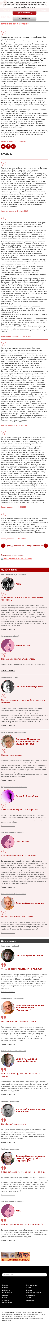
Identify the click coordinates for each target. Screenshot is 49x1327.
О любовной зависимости (13, 1124)
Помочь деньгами (31, 1285)
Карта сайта (30, 1300)
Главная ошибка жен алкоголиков (17, 917)
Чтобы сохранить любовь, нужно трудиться (21, 969)
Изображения (30, 1295)
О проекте (5, 1300)
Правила (5, 1295)
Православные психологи (34, 1292)
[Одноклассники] (8, 146)
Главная (5, 1285)
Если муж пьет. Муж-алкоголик (13, 575)
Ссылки (28, 1297)
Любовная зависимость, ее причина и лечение (23, 1172)
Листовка (29, 1290)
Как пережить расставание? (12, 998)
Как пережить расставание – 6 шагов (18, 1021)
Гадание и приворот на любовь (14, 787)
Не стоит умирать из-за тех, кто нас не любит (22, 1224)
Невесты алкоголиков (11, 755)
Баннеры (5, 1297)
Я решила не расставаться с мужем (18, 659)
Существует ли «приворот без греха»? (19, 810)
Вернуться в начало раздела (12, 555)
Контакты (5, 1287)
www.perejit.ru (6, 1320)
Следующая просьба (34, 545)
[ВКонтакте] (3, 146)
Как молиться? (7, 1292)
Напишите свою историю (15, 24)
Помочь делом (7, 1302)
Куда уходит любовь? (10, 946)
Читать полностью (8, 992)
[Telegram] (13, 146)
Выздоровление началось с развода (18, 855)
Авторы (28, 1287)
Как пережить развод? (10, 677)
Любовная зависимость (11, 1101)
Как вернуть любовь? (10, 636)
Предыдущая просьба (15, 545)
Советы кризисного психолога (13, 1051)
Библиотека (6, 1290)
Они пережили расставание (12, 1201)
